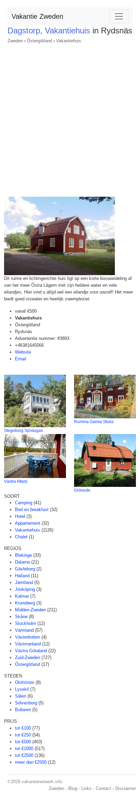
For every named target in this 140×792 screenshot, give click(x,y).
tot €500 (23, 741)
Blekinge (23, 555)
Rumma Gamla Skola (93, 421)
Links (86, 788)
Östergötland (39, 40)
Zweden (15, 40)
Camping (23, 502)
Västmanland (28, 643)
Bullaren (23, 709)
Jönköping (25, 589)
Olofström (24, 682)
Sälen (20, 696)
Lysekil (22, 689)
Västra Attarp (16, 481)
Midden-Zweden (30, 609)
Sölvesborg (26, 702)
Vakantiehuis (68, 40)
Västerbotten (27, 637)
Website (23, 352)
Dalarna (22, 562)
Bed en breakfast (32, 509)
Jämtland (24, 582)
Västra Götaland (31, 650)
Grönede (82, 490)
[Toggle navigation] (118, 16)
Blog (72, 788)
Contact (103, 788)
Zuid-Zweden (27, 657)
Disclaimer (125, 788)
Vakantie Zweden (37, 16)
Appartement (27, 523)
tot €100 (23, 728)
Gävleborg (25, 568)
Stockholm (25, 623)
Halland (22, 575)
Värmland (24, 630)
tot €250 (23, 734)
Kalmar (22, 596)
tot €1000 (24, 748)
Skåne (21, 616)
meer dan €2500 (31, 762)
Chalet (21, 536)
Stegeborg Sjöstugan (23, 430)
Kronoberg (25, 603)
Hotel (20, 516)
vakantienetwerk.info (42, 781)
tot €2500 (24, 755)
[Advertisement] (70, 118)
